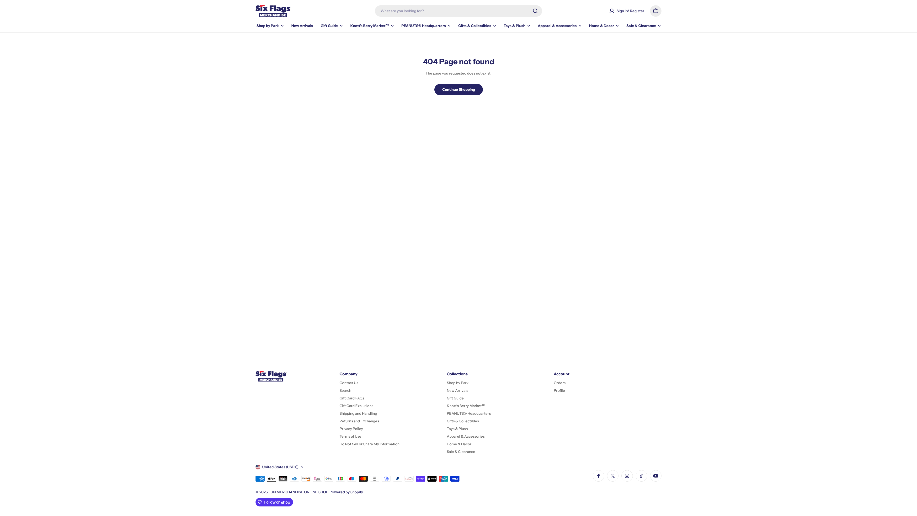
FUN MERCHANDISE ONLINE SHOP (298, 492)
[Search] (535, 11)
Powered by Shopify (346, 492)
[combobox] (458, 11)
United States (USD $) (280, 467)
